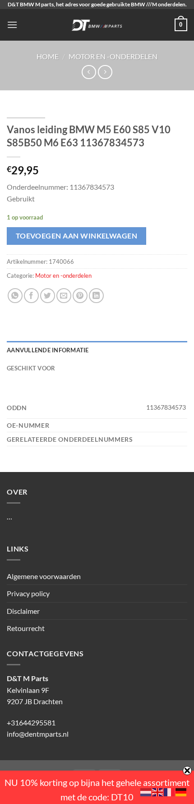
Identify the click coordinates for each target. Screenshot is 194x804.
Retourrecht (26, 628)
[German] (181, 791)
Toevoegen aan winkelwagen (77, 236)
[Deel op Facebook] (31, 295)
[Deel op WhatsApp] (15, 295)
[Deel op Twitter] (47, 295)
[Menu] (12, 25)
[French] (170, 791)
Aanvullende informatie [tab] (48, 350)
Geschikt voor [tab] (31, 368)
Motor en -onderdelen (113, 56)
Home (48, 56)
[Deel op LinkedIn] (96, 295)
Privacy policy (28, 593)
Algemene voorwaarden (44, 576)
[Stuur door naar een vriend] (63, 295)
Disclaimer (23, 611)
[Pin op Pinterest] (80, 295)
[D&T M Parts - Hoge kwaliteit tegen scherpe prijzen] (97, 25)
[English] (158, 791)
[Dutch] (146, 791)
